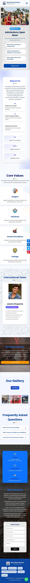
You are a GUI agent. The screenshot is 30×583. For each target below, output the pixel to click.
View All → (15, 388)
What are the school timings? (11, 427)
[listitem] (15, 195)
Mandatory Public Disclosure (9, 571)
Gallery (20, 568)
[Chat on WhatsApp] (26, 579)
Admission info (12, 568)
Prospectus (21, 571)
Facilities (4, 568)
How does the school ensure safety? (13, 437)
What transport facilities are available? (14, 432)
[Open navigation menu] (27, 3)
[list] (15, 399)
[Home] (4, 3)
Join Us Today (15, 362)
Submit (15, 549)
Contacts (4, 575)
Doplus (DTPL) (18, 580)
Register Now (15, 66)
